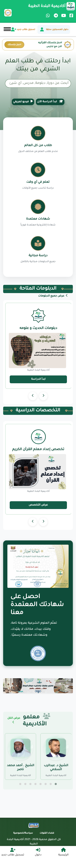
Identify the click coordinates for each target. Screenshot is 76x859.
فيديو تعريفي (21, 101)
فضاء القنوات (47, 833)
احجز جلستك (14, 44)
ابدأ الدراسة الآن (47, 101)
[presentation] (43, 396)
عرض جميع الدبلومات (51, 296)
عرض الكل (13, 718)
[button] (55, 784)
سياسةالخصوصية (23, 833)
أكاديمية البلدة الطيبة (46, 6)
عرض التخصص (38, 505)
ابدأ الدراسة (38, 379)
